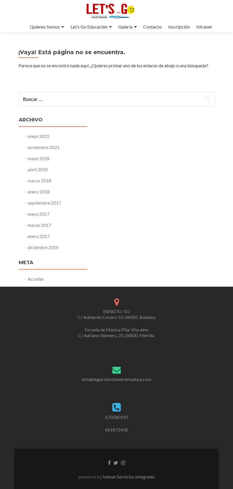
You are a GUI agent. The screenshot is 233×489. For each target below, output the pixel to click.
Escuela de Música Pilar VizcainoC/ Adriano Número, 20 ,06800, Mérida (116, 332)
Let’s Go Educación (88, 26)
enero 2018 (39, 191)
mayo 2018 (38, 158)
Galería (125, 26)
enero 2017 (39, 236)
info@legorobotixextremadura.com (116, 379)
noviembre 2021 (44, 147)
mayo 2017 (38, 214)
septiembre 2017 (44, 202)
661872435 (116, 429)
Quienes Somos (45, 26)
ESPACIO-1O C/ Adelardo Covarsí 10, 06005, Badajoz (117, 314)
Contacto (152, 26)
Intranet (204, 26)
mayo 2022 (38, 136)
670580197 (116, 417)
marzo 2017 (39, 225)
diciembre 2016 (43, 247)
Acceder (36, 279)
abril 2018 (38, 169)
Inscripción (179, 26)
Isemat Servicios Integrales (128, 476)
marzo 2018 (39, 180)
